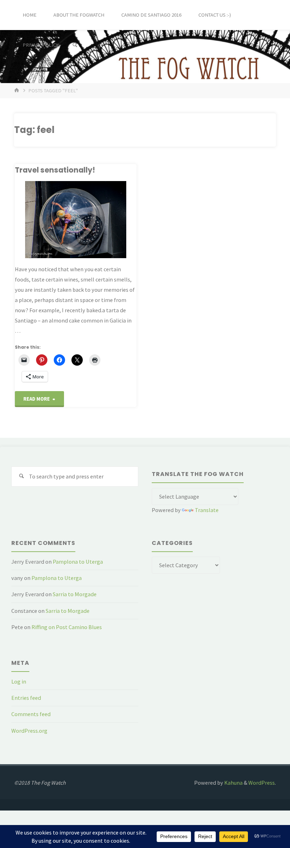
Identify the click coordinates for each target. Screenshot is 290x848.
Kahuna (233, 782)
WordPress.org (29, 730)
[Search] (75, 45)
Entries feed (26, 697)
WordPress (261, 782)
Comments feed (31, 714)
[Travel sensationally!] (76, 219)
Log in (18, 681)
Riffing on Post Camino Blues (66, 627)
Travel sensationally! (55, 170)
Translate (207, 509)
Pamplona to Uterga (78, 561)
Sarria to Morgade (75, 594)
